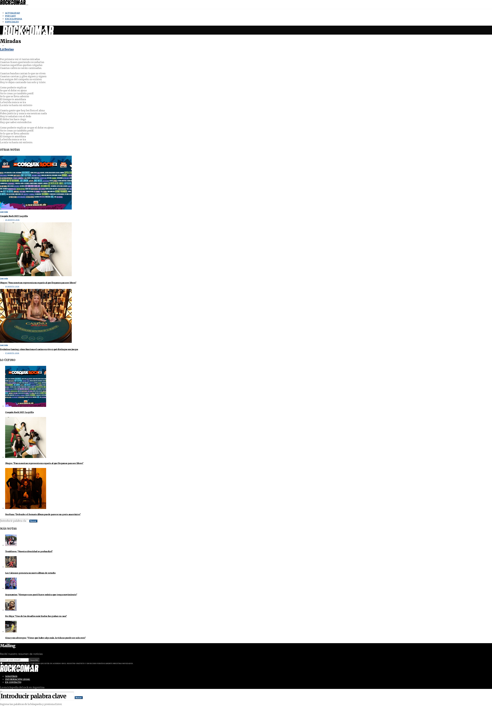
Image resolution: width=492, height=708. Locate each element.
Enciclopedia (13, 19)
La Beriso (7, 49)
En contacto (13, 682)
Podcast (10, 16)
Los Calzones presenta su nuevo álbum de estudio (30, 573)
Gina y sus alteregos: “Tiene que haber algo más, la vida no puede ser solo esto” (45, 637)
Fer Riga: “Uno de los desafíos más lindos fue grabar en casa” (36, 616)
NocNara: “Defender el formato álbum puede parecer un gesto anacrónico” (43, 514)
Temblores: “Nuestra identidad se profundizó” (29, 551)
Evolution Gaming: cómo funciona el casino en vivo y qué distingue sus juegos (39, 349)
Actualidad (12, 13)
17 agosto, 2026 (12, 353)
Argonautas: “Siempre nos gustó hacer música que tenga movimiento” (41, 594)
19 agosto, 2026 (12, 286)
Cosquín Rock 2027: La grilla (14, 216)
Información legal (17, 679)
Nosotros (11, 676)
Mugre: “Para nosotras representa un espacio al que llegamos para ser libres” (38, 282)
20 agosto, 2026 (12, 220)
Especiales (12, 22)
